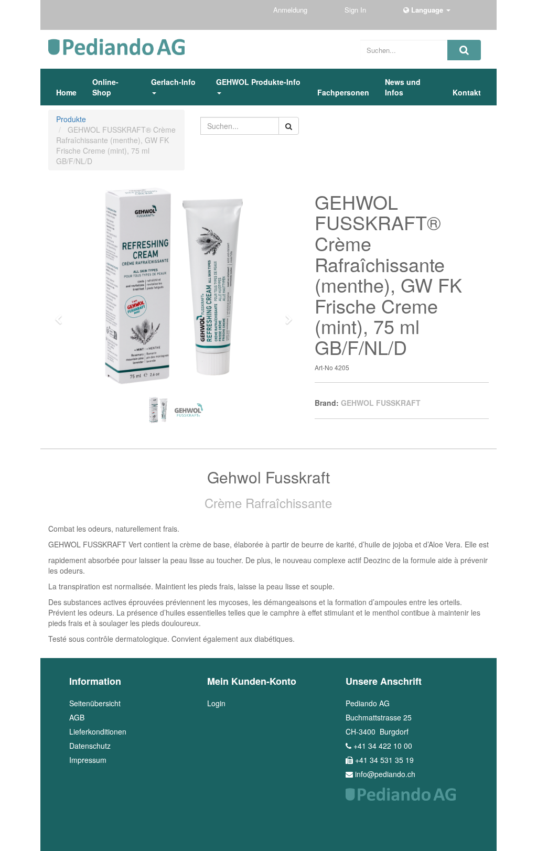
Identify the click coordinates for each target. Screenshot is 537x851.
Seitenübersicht (95, 703)
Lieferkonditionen (97, 731)
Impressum (87, 760)
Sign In (356, 10)
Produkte (71, 119)
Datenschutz (90, 745)
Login (216, 703)
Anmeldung (291, 10)
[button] (62, 314)
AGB (76, 717)
